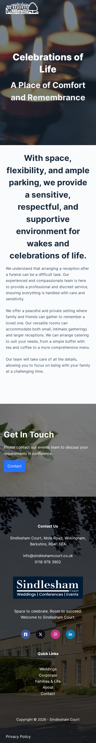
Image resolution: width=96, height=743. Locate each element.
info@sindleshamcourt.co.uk (48, 555)
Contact (48, 693)
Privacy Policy (18, 736)
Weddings (48, 669)
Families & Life (48, 681)
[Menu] (88, 8)
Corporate (48, 675)
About (48, 687)
